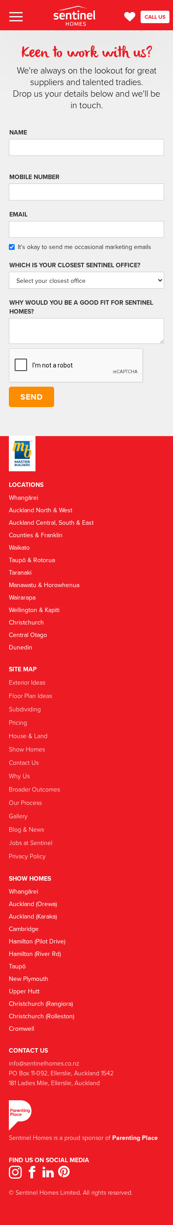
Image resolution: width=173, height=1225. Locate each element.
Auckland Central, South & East (51, 522)
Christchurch (26, 622)
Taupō (17, 966)
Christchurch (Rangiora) (41, 1003)
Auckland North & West (40, 510)
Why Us (19, 776)
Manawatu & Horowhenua (44, 584)
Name (18, 132)
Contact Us (24, 762)
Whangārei (23, 497)
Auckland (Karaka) (33, 916)
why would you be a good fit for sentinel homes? (81, 307)
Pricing (18, 722)
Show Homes (27, 749)
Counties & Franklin (36, 535)
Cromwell (21, 1028)
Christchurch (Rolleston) (41, 1016)
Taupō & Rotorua (32, 559)
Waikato (19, 547)
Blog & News (26, 829)
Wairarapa (22, 597)
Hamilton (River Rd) (35, 953)
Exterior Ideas (27, 682)
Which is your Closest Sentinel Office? (74, 265)
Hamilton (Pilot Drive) (37, 941)
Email (18, 214)
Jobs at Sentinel (30, 842)
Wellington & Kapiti (34, 609)
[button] (15, 17)
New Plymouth (28, 978)
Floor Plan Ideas (30, 695)
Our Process (25, 802)
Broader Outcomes (34, 789)
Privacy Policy (27, 856)
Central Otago (28, 634)
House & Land (28, 735)
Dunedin (20, 647)
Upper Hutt (24, 991)
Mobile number (34, 176)
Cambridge (24, 928)
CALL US (155, 16)
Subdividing (25, 709)
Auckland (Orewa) (33, 903)
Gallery (18, 816)
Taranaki (20, 572)
